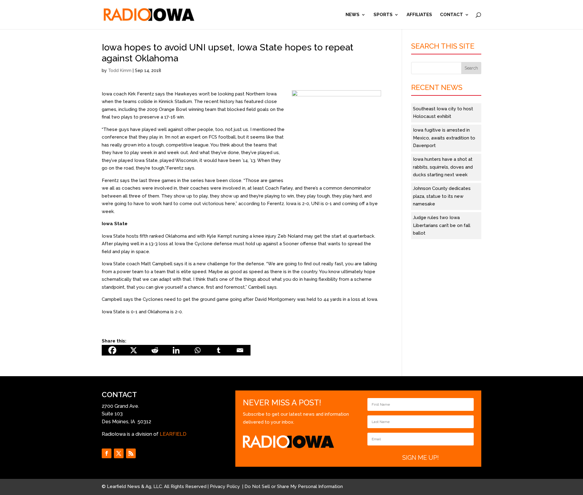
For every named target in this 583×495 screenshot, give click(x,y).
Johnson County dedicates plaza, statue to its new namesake (442, 196)
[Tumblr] (218, 350)
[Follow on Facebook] (106, 453)
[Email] (240, 350)
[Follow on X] (119, 453)
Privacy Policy (225, 486)
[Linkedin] (176, 350)
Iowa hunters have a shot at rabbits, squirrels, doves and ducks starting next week (443, 166)
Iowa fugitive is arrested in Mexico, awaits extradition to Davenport (444, 137)
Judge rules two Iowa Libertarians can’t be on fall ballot (441, 225)
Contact (451, 14)
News (353, 14)
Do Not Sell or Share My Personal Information (293, 486)
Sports (383, 14)
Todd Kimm (119, 70)
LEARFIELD (173, 434)
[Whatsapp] (197, 350)
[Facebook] (112, 350)
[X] (133, 350)
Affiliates (419, 14)
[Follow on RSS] (131, 453)
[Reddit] (154, 350)
